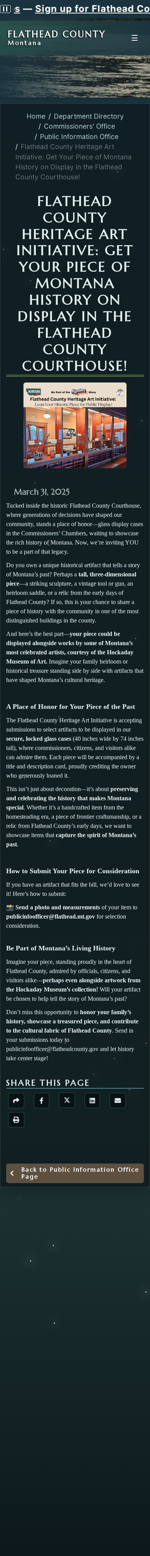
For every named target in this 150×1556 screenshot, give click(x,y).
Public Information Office (79, 136)
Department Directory (89, 116)
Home (36, 116)
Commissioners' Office (79, 126)
